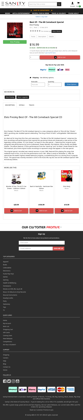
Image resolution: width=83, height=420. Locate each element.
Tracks (33, 36)
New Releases (7, 338)
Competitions (7, 342)
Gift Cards (6, 332)
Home (5, 320)
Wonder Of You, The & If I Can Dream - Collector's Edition (16, 187)
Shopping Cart (8, 329)
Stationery (6, 304)
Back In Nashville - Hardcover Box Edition (41, 187)
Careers (5, 358)
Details (51, 36)
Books (7, 13)
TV (4, 310)
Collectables (7, 268)
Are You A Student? (9, 345)
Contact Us (6, 367)
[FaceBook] (5, 382)
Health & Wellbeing (9, 283)
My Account (7, 323)
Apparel (5, 262)
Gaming (5, 280)
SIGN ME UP (58, 248)
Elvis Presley (10, 97)
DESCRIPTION (10, 105)
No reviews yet (46, 31)
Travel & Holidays (59, 13)
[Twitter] (9, 382)
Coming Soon (7, 335)
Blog (4, 364)
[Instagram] (14, 382)
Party (4, 301)
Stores (5, 370)
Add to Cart (61, 57)
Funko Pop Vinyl (8, 274)
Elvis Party (66, 186)
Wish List (6, 326)
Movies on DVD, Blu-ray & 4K (12, 289)
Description (42, 36)
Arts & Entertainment (21, 13)
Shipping (6, 355)
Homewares (7, 286)
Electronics (6, 271)
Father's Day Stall (41, 17)
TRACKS (31, 105)
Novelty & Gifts (8, 298)
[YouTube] (18, 382)
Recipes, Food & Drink (40, 13)
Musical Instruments (10, 295)
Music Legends (23, 97)
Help (4, 361)
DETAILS (21, 105)
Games (5, 277)
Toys (4, 307)
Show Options (71, 84)
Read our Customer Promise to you (41, 410)
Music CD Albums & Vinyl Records (14, 292)
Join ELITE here (50, 53)
